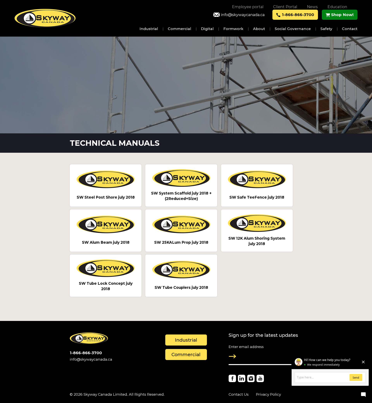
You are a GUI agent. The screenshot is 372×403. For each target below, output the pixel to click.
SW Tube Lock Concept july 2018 (106, 286)
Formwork (233, 29)
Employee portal (248, 6)
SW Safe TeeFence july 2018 (256, 197)
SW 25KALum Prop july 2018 (181, 242)
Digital (207, 29)
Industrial (149, 29)
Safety (326, 29)
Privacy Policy (268, 394)
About (259, 29)
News (312, 6)
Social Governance (293, 29)
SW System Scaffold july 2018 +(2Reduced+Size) (181, 196)
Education (337, 6)
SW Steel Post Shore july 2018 (106, 197)
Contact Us (239, 394)
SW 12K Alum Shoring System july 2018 (256, 241)
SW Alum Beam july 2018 (105, 242)
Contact (349, 29)
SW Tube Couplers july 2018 (181, 287)
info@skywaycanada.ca (243, 14)
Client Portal (285, 6)
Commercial (179, 29)
